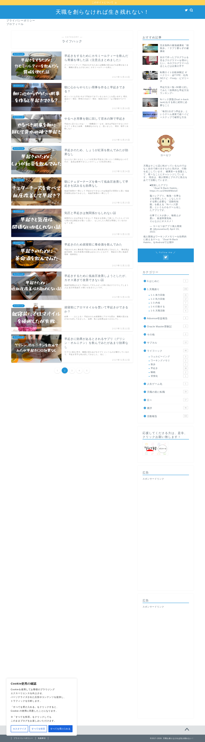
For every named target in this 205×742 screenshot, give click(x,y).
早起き (169, 368)
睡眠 (168, 372)
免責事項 (42, 738)
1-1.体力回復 (169, 295)
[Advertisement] (166, 533)
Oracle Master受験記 (166, 326)
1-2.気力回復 (169, 299)
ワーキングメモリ (168, 360)
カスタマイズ (19, 728)
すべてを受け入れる (60, 728)
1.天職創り (167, 289)
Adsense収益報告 (166, 318)
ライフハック (167, 350)
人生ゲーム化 (166, 384)
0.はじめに (166, 281)
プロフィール (15, 24)
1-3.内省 (168, 303)
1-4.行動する (169, 306)
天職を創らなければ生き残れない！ (102, 11)
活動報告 (167, 416)
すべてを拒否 (38, 728)
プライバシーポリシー (20, 20)
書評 (167, 408)
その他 (166, 334)
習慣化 (168, 376)
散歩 (168, 364)
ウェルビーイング (168, 356)
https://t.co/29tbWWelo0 (164, 191)
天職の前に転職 (167, 392)
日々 (167, 400)
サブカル (167, 342)
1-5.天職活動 (168, 310)
